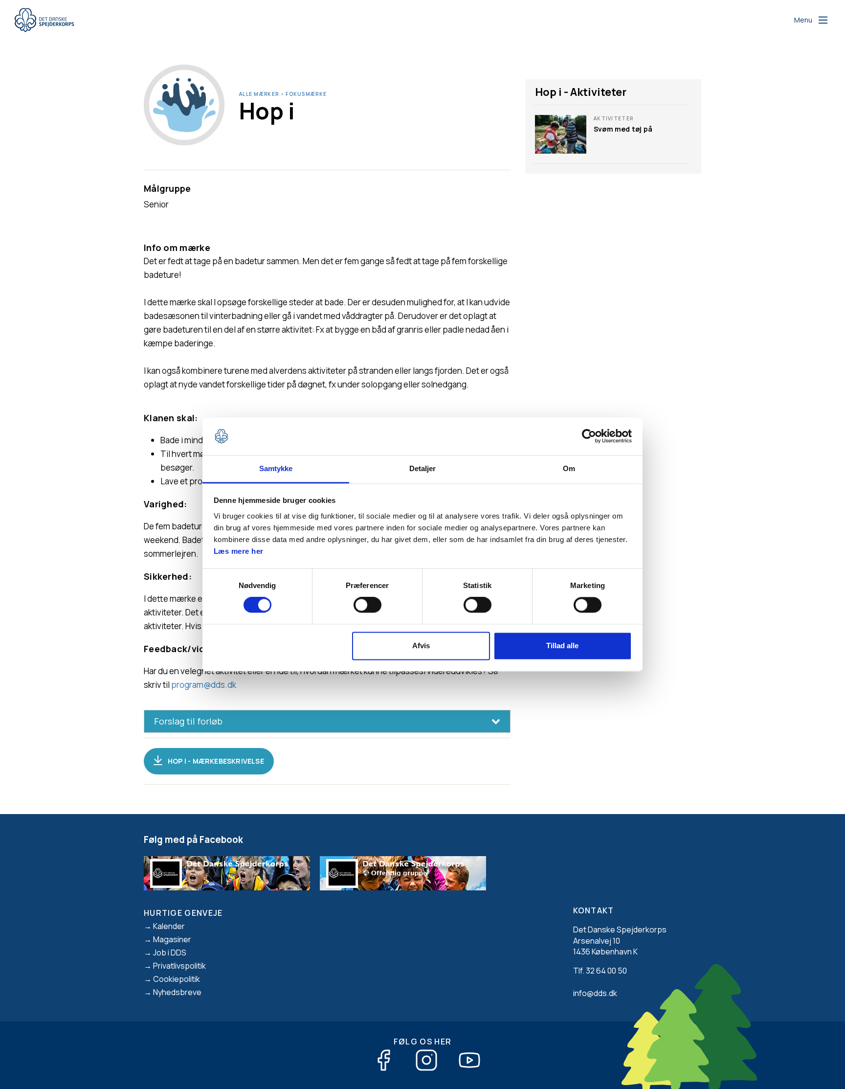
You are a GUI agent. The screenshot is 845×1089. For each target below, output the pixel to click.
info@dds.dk (595, 993)
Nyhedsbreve (177, 992)
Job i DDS (169, 952)
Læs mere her (239, 551)
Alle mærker (259, 94)
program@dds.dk (203, 684)
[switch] (367, 605)
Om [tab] (569, 468)
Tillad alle (562, 645)
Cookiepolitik (176, 979)
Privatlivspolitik (179, 965)
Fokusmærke (306, 94)
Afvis (421, 645)
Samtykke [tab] (276, 468)
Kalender (169, 926)
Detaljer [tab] (422, 468)
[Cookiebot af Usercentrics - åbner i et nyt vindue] (589, 436)
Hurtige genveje (183, 913)
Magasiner (172, 939)
